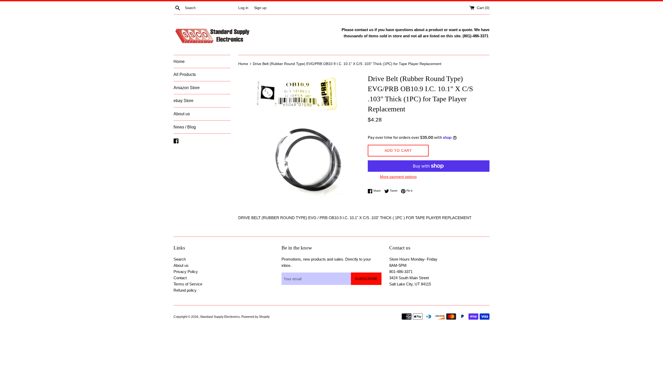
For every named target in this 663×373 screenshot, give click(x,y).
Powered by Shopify (255, 317)
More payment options (398, 177)
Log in (243, 8)
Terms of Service (188, 284)
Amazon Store (187, 87)
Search (180, 259)
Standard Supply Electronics (220, 317)
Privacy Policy (186, 271)
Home (179, 61)
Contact (180, 278)
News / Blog (185, 127)
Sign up (260, 8)
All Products (185, 74)
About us (182, 114)
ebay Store (183, 100)
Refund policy (185, 290)
